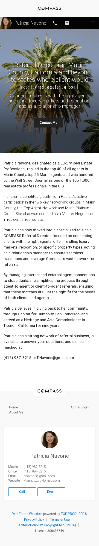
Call (55, 23)
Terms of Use (60, 519)
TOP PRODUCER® (74, 514)
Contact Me (48, 122)
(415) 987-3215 (34, 467)
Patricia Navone (30, 23)
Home (13, 407)
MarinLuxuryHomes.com (41, 480)
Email (67, 23)
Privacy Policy (34, 519)
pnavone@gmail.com (39, 476)
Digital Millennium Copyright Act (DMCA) (47, 525)
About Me (16, 412)
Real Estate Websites (27, 514)
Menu (93, 23)
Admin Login (79, 407)
